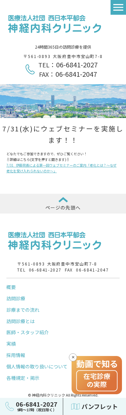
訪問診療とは (20, 321)
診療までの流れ (22, 309)
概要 (11, 287)
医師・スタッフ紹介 (27, 332)
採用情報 (15, 355)
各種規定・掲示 (22, 377)
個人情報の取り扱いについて (37, 366)
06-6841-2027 (77, 64)
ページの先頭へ (63, 207)
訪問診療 (15, 298)
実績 (11, 343)
